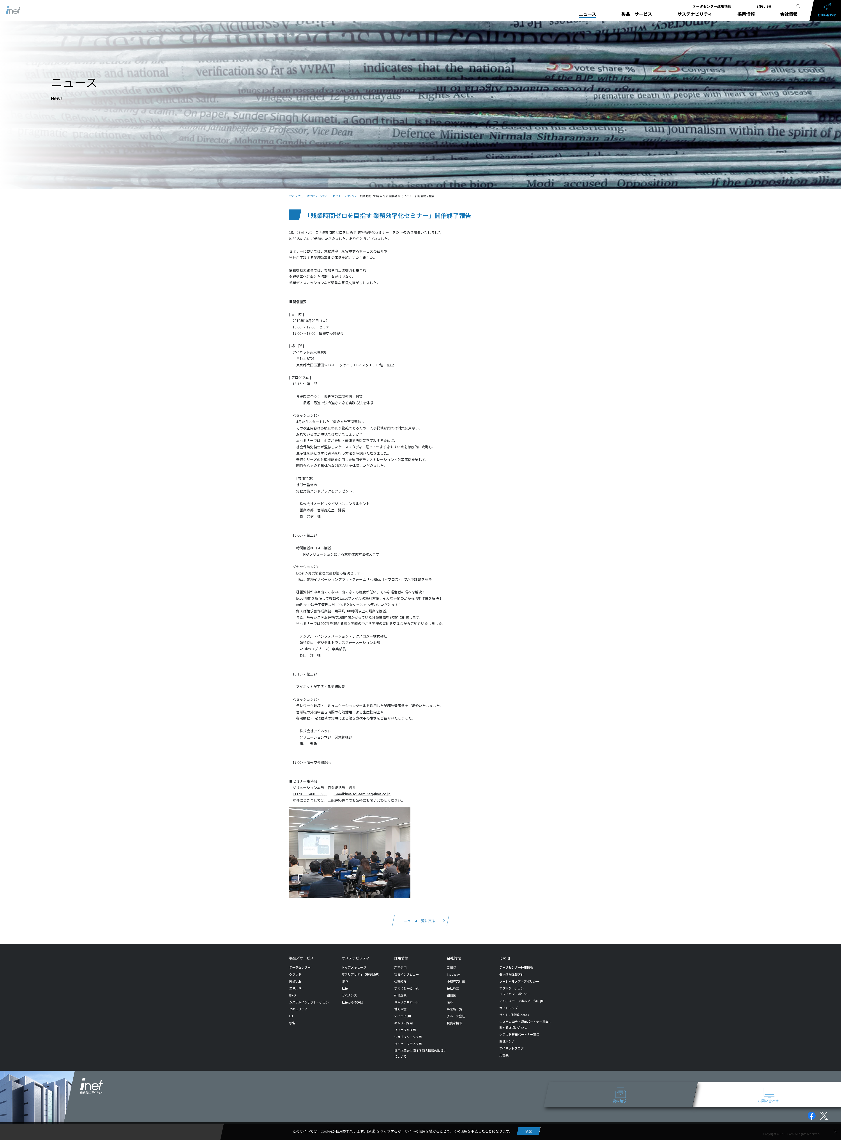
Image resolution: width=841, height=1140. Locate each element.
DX (291, 1016)
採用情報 (746, 14)
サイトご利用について (514, 1014)
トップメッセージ (354, 967)
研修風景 (400, 995)
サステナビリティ (694, 14)
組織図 (451, 995)
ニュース (587, 14)
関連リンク (507, 1041)
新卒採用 (400, 967)
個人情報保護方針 (511, 974)
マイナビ (400, 1016)
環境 (345, 981)
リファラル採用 (405, 1029)
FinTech (295, 981)
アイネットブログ (511, 1048)
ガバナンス (349, 995)
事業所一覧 (454, 1009)
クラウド (295, 974)
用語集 (504, 1055)
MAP (390, 364)
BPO (292, 995)
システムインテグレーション (309, 1002)
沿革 (450, 1002)
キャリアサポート (406, 1002)
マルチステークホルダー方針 (519, 1000)
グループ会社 (456, 1016)
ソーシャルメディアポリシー (519, 981)
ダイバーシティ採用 (408, 1043)
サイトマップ (508, 1007)
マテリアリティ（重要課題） (361, 974)
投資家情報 (454, 1023)
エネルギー (296, 988)
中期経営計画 (456, 981)
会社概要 (453, 988)
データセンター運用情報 (712, 6)
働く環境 (400, 1009)
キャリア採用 (403, 1023)
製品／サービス (636, 14)
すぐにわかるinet (406, 988)
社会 (345, 988)
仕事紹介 (400, 981)
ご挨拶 (451, 967)
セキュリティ (298, 1009)
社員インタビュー (406, 974)
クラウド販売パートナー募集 (519, 1034)
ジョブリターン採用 (408, 1036)
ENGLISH (763, 6)
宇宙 (292, 1023)
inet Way (453, 974)
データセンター (300, 967)
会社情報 (789, 14)
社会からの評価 (352, 1002)
